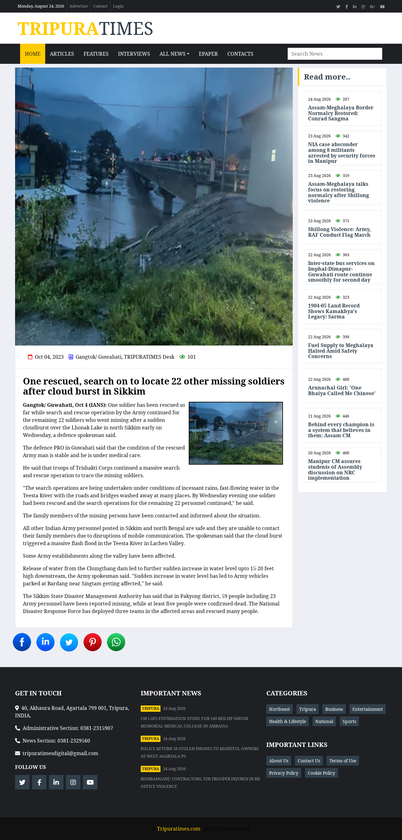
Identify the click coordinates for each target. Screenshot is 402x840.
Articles (62, 53)
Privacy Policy (283, 773)
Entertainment (367, 709)
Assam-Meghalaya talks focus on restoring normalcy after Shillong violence (338, 192)
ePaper (208, 53)
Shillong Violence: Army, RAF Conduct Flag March (339, 232)
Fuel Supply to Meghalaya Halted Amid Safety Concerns (340, 351)
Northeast (279, 709)
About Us (278, 761)
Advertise (78, 6)
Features (96, 53)
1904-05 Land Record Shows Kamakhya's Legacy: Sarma (334, 311)
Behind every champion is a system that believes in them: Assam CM (341, 430)
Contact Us (309, 761)
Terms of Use (342, 761)
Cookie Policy (321, 773)
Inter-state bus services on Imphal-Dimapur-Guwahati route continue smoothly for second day (341, 272)
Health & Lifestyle (287, 721)
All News (173, 53)
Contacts (240, 53)
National (324, 721)
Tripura (150, 708)
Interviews (134, 53)
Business (334, 709)
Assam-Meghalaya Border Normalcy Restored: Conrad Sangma (340, 113)
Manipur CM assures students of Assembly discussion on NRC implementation (335, 470)
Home (33, 53)
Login (118, 6)
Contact (100, 6)
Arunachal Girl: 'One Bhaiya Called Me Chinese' (342, 390)
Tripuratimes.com (178, 828)
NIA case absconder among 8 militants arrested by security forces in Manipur (341, 153)
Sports (349, 721)
